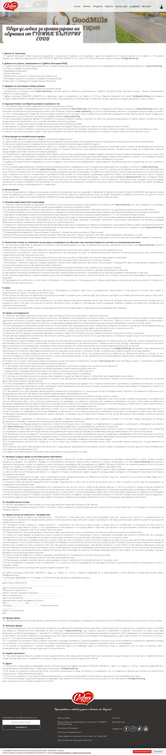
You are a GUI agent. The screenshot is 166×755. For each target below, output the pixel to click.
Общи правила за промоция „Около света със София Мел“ (82, 736)
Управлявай (157, 751)
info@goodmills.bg (129, 58)
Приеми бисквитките (142, 751)
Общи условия (63, 718)
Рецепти (109, 6)
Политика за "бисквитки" (67, 728)
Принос (87, 6)
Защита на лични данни (82, 753)
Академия (135, 6)
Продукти (98, 6)
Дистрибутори (118, 722)
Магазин (146, 6)
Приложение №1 (134, 177)
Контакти (116, 718)
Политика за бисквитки (62, 753)
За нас (77, 6)
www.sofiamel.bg (154, 66)
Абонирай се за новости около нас (19, 718)
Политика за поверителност (69, 732)
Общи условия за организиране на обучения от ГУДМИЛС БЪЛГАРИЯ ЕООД (82, 723)
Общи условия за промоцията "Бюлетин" (74, 740)
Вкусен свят (121, 6)
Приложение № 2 (107, 361)
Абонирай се (21, 727)
